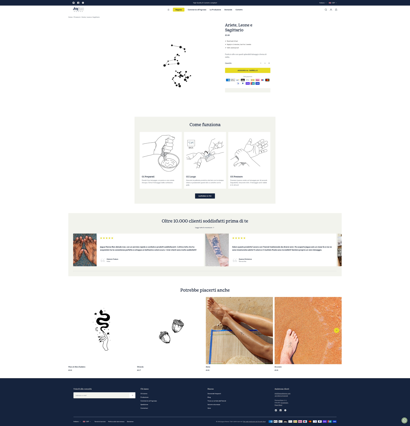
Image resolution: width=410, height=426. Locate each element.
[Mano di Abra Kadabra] (101, 330)
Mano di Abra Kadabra (76, 367)
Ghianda (140, 367)
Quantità (228, 63)
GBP (87, 421)
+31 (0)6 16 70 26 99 (281, 396)
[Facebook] (78, 2)
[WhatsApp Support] (404, 420)
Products (77, 17)
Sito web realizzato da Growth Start (254, 421)
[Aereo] (239, 330)
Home (70, 17)
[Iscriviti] (132, 395)
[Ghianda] (170, 330)
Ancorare (278, 367)
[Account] (331, 9)
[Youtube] (83, 2)
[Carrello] (336, 9)
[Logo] (78, 10)
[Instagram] (73, 2)
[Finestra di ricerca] (325, 9)
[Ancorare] (308, 330)
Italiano (76, 421)
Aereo (208, 367)
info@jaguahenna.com (282, 393)
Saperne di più (205, 196)
